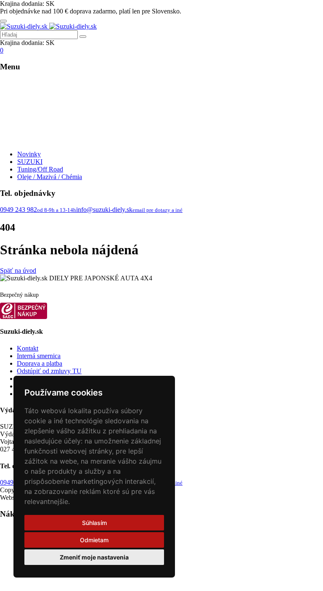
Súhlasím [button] (94, 522)
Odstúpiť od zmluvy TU (49, 371)
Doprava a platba (39, 363)
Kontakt (27, 348)
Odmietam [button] (94, 540)
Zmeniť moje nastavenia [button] (94, 557)
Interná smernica (39, 355)
